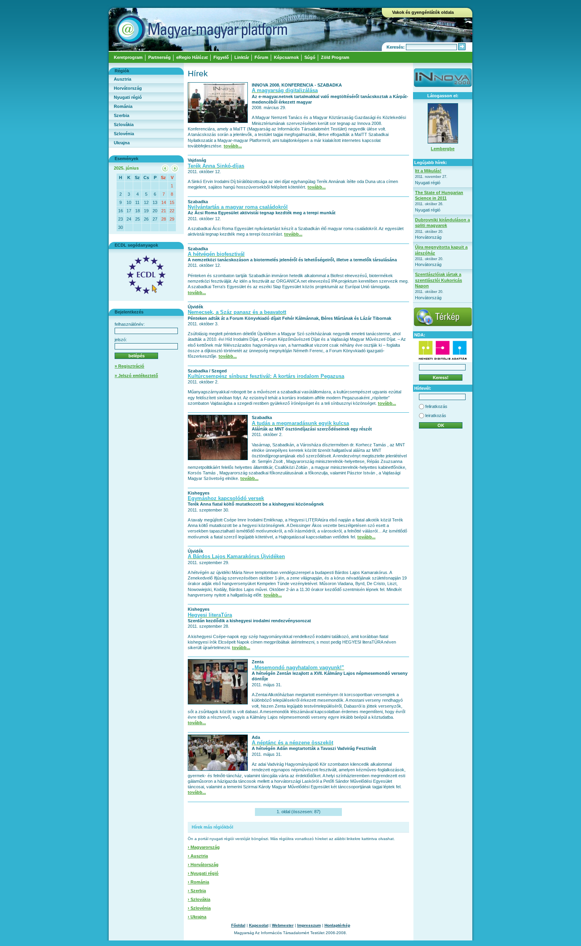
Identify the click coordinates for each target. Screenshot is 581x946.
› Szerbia (197, 890)
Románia (123, 106)
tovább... (233, 146)
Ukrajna (122, 142)
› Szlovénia (199, 908)
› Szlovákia (199, 899)
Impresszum (309, 925)
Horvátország (128, 88)
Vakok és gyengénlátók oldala (423, 12)
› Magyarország (204, 847)
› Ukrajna (197, 916)
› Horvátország (203, 864)
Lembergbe (443, 148)
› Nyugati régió (203, 873)
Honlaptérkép (337, 925)
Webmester (283, 925)
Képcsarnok (286, 57)
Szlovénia (124, 133)
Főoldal (238, 925)
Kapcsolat (258, 925)
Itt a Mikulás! (428, 170)
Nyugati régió (128, 97)
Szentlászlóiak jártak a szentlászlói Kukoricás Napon (438, 280)
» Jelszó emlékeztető (136, 375)
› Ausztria (198, 855)
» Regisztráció (129, 366)
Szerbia (121, 115)
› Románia (198, 882)
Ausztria (122, 79)
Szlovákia (124, 124)
